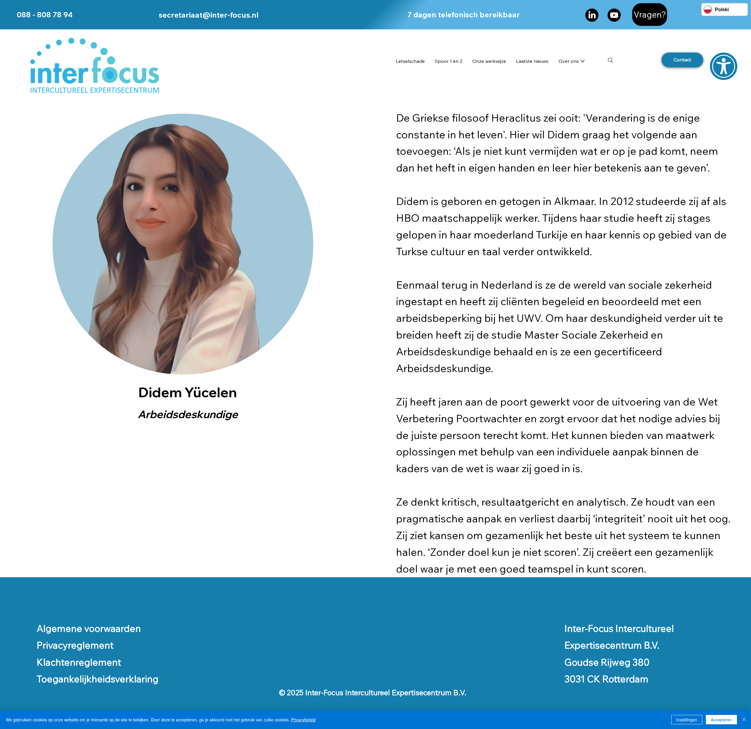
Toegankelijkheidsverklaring (97, 679)
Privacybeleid (303, 720)
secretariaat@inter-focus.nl (208, 14)
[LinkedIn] (591, 15)
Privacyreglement (75, 645)
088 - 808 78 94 (45, 14)
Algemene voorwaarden (89, 628)
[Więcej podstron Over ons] (583, 61)
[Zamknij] (743, 719)
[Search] (610, 60)
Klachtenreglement (79, 662)
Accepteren (721, 720)
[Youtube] (614, 15)
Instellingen (686, 720)
